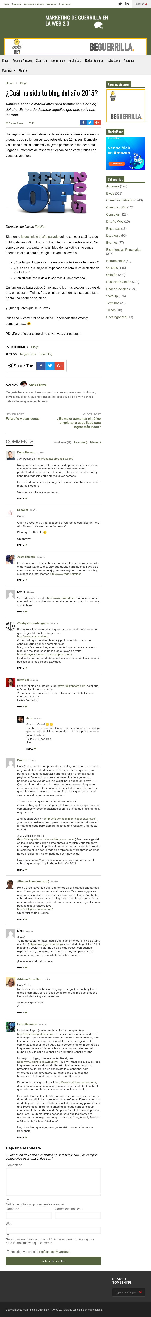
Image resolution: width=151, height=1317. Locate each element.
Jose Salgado (26, 556)
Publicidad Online (118, 282)
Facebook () (81, 442)
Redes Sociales (94, 60)
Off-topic (112, 267)
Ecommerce (58, 60)
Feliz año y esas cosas (23, 418)
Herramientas (115, 261)
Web (9, 1223)
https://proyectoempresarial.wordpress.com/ (44, 654)
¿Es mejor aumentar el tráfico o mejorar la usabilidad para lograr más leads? (79, 423)
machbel (23, 679)
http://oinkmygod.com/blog (45, 944)
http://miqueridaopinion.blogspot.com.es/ (70, 818)
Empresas (113, 228)
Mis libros (51, 4)
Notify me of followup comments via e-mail (35, 1204)
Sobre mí (16, 4)
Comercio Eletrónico (120, 200)
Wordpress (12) (63, 442)
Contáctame (64, 4)
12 (33, 123)
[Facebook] (83, 122)
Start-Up (41, 60)
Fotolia (39, 226)
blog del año (28, 354)
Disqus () (95, 442)
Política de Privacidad (54, 1251)
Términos (112, 303)
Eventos (112, 242)
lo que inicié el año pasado (40, 236)
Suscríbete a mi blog (34, 4)
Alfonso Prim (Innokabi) (33, 881)
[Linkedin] (127, 4)
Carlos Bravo (15, 123)
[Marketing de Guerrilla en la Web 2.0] (75, 23)
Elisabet (22, 509)
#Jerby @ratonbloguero (33, 623)
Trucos (111, 310)
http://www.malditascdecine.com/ (75, 1082)
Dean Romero (26, 452)
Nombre (12, 1209)
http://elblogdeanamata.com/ (35, 909)
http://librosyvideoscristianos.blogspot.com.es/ (46, 839)
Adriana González (29, 979)
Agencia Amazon (22, 60)
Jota (29, 718)
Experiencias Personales (123, 249)
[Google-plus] (97, 122)
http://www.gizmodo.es (61, 597)
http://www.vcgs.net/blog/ (65, 573)
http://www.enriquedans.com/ (35, 1034)
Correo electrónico (69, 1209)
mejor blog (45, 354)
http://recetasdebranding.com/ (54, 458)
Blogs (5, 60)
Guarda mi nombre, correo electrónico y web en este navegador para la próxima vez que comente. (50, 1241)
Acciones (129, 60)
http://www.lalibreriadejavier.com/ (37, 1061)
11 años (40, 453)
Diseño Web (114, 221)
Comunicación (116, 207)
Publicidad (75, 60)
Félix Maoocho (27, 1024)
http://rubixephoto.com (71, 685)
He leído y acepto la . (40, 1251)
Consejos (7, 70)
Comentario (14, 1165)
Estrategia (113, 60)
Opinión (23, 70)
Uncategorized (116, 317)
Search (140, 4)
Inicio (6, 4)
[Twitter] (120, 4)
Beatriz (22, 760)
